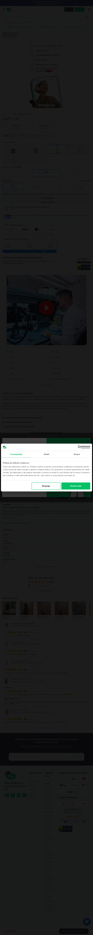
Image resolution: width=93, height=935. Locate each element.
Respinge (46, 486)
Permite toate (75, 486)
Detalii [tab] (46, 454)
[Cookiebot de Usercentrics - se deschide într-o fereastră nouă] (79, 447)
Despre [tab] (77, 454)
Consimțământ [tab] (16, 454)
